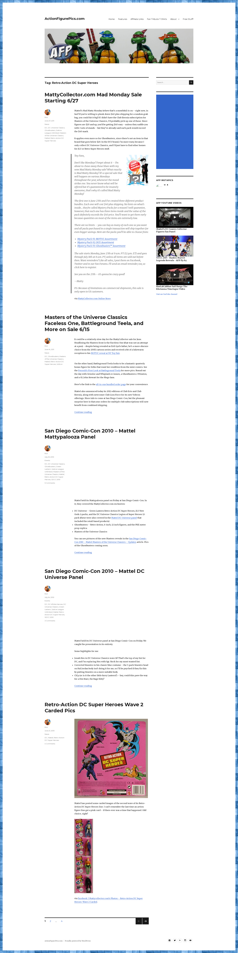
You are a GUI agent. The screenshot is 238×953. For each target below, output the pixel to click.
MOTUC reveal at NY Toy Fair (105, 353)
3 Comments (50, 621)
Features (122, 19)
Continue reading (83, 412)
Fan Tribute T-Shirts (157, 19)
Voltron (59, 364)
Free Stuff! (188, 19)
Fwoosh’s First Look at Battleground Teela (99, 370)
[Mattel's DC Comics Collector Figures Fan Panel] (174, 217)
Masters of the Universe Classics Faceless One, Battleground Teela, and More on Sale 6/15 (94, 323)
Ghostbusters (50, 130)
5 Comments (50, 483)
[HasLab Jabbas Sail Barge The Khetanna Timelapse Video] (174, 274)
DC (46, 128)
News (47, 124)
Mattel (47, 138)
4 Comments (50, 744)
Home (112, 19)
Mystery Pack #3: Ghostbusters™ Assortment (101, 245)
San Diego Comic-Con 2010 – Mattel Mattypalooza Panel (90, 434)
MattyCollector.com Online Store (94, 298)
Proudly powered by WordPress (78, 941)
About (173, 19)
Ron (46, 117)
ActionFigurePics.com (65, 18)
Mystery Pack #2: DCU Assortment (95, 242)
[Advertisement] (175, 132)
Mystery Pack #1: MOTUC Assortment (97, 238)
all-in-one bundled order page (111, 384)
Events (47, 460)
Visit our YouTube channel (166, 294)
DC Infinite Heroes (55, 604)
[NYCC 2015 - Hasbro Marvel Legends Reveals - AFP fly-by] (174, 246)
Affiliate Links (137, 19)
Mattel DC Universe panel (124, 518)
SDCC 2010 (55, 479)
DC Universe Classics (56, 128)
